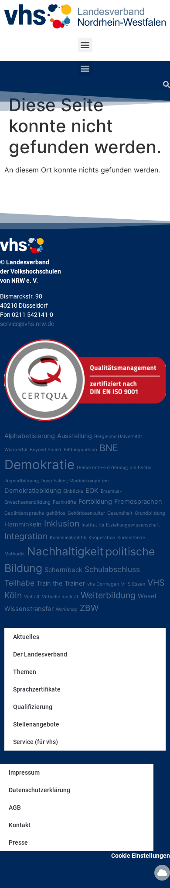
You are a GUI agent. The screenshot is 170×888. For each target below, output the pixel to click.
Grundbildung (150, 513)
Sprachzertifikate (37, 689)
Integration (26, 536)
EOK (92, 491)
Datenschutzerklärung (39, 789)
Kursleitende (131, 538)
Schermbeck (63, 570)
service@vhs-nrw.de (27, 323)
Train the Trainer (61, 583)
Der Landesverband (40, 654)
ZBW (89, 608)
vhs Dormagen (103, 584)
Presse (18, 842)
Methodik (14, 554)
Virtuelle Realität (60, 597)
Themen (24, 671)
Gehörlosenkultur (86, 513)
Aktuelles (26, 636)
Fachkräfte (64, 502)
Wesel (147, 596)
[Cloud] (162, 873)
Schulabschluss (112, 569)
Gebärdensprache (24, 513)
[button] (85, 45)
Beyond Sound (45, 450)
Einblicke (73, 491)
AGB (15, 807)
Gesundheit (120, 513)
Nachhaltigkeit (65, 551)
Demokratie (39, 464)
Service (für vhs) (35, 741)
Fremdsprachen (138, 501)
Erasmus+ (111, 491)
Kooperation (101, 538)
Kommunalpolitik (68, 538)
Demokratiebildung (32, 491)
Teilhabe (19, 582)
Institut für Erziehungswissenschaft (121, 525)
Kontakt (20, 824)
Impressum (24, 772)
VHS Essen (133, 584)
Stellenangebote (36, 724)
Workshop (67, 609)
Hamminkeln (23, 524)
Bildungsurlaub (80, 450)
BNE (108, 447)
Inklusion (61, 523)
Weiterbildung (108, 595)
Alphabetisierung (29, 436)
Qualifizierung (32, 706)
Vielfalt (32, 597)
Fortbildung (95, 501)
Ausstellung (74, 436)
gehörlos (55, 513)
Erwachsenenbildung (27, 502)
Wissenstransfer (29, 609)
